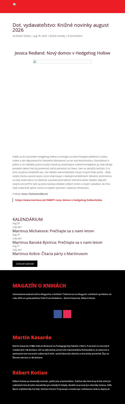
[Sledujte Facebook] (58, 314)
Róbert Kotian (23, 35)
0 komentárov (75, 35)
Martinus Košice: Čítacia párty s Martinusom (50, 253)
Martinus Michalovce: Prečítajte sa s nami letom (53, 230)
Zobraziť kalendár (25, 263)
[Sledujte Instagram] (67, 314)
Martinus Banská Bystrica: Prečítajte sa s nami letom (57, 242)
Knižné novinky (57, 35)
